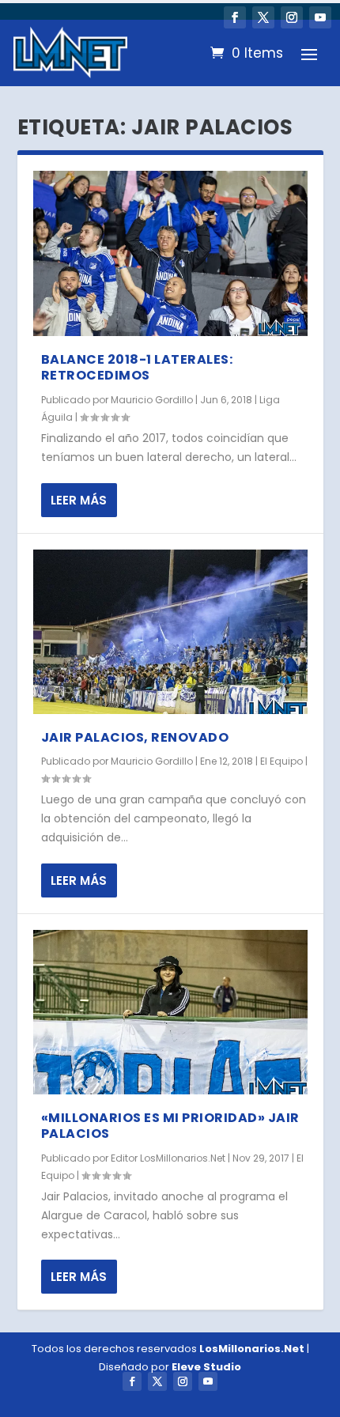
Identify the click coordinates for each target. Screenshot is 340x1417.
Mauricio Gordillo (152, 399)
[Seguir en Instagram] (292, 17)
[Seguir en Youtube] (320, 17)
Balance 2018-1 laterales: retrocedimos (137, 367)
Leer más (79, 500)
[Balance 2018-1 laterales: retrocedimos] (170, 253)
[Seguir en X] (263, 17)
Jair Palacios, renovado (135, 737)
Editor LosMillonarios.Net (168, 1158)
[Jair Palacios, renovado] (170, 632)
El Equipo (281, 761)
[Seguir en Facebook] (235, 17)
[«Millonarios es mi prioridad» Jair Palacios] (170, 1012)
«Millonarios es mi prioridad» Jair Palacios (170, 1126)
